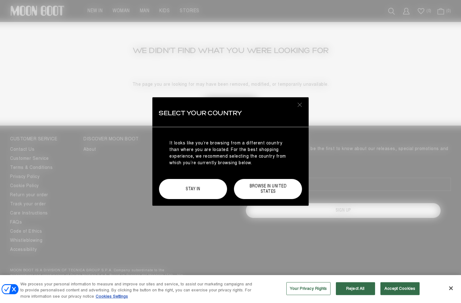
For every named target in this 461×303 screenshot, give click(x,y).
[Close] (451, 288)
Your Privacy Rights (308, 288)
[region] (230, 289)
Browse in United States (268, 188)
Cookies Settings (112, 296)
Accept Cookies (399, 288)
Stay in (193, 189)
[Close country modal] (299, 104)
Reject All (355, 288)
